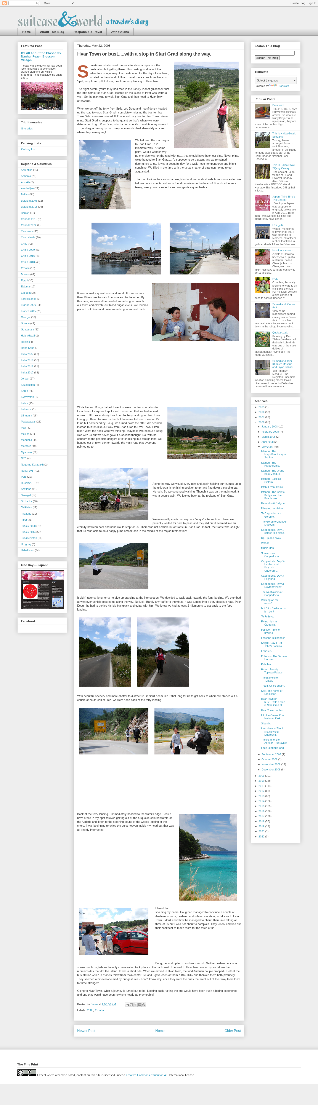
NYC (24, 458)
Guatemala (27, 329)
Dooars (25, 274)
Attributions (120, 31)
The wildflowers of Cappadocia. (271, 594)
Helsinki (26, 341)
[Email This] (127, 1005)
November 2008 (271, 764)
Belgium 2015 (29, 206)
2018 (262, 821)
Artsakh (25, 182)
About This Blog (52, 31)
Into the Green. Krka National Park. (272, 717)
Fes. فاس (277, 225)
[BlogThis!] (131, 1005)
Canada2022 (29, 225)
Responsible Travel (88, 31)
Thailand (26, 513)
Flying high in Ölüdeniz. (269, 623)
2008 (90, 1010)
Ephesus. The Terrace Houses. (274, 658)
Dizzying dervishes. (272, 508)
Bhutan (25, 213)
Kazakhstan (28, 384)
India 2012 (27, 366)
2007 (262, 417)
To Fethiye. (267, 616)
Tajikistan (26, 507)
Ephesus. (266, 651)
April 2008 (268, 441)
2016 (262, 811)
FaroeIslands (28, 298)
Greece (25, 323)
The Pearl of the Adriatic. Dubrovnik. (274, 741)
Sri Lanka (26, 501)
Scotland (26, 489)
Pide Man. (267, 664)
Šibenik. (266, 723)
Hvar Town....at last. (272, 710)
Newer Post (86, 1031)
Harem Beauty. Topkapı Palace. (272, 671)
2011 (262, 786)
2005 (262, 407)
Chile (24, 243)
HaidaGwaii (28, 335)
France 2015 (28, 311)
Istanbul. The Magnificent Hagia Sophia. (273, 454)
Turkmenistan (29, 538)
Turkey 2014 (28, 532)
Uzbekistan (27, 550)
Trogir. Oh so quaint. (273, 685)
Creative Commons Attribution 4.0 (147, 1075)
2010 (262, 780)
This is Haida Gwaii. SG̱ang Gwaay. (284, 167)
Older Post (233, 1031)
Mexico (25, 433)
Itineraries (27, 128)
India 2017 (27, 372)
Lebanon (26, 409)
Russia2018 (28, 483)
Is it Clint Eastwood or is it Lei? (273, 610)
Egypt (24, 280)
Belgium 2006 (29, 200)
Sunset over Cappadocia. (270, 555)
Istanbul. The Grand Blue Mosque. (272, 472)
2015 (262, 806)
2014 (262, 801)
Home (26, 31)
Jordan (25, 378)
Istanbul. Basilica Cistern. (271, 480)
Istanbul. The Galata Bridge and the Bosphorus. (273, 495)
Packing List (28, 149)
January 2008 (270, 426)
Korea (24, 390)
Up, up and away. (271, 538)
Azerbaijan (27, 188)
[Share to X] (135, 1005)
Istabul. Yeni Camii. (272, 487)
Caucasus (27, 231)
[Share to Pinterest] (143, 1005)
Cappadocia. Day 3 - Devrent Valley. (273, 585)
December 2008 (271, 769)
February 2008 (270, 431)
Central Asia (28, 237)
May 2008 (268, 446)
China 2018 (28, 262)
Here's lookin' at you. (273, 503)
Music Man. (268, 548)
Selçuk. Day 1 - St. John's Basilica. (272, 644)
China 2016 (28, 255)
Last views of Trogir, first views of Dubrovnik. (272, 731)
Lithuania (26, 415)
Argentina (26, 170)
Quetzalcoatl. (280, 332)
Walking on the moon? (270, 602)
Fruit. (275, 278)
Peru (24, 476)
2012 (262, 790)
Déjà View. (278, 105)
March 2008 (269, 436)
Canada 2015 (29, 219)
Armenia (26, 176)
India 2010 (27, 360)
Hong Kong (27, 347)
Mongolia (26, 440)
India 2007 (27, 354)
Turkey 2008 (28, 526)
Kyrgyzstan (27, 397)
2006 (262, 412)
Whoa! (265, 543)
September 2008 (272, 754)
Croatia (99, 1010)
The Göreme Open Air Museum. (274, 523)
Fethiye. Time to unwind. (270, 631)
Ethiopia (26, 292)
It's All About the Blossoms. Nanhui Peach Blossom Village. (41, 56)
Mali (23, 427)
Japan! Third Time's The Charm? (283, 198)
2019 (262, 826)
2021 (262, 831)
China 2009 (28, 249)
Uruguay (26, 544)
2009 (262, 775)
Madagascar (28, 421)
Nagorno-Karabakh (32, 464)
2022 (262, 836)
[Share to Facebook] (139, 1005)
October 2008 (270, 759)
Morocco (26, 446)
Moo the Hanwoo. (282, 250)
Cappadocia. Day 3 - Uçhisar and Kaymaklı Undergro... (273, 566)
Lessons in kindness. (273, 637)
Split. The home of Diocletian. (271, 692)
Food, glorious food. (272, 747)
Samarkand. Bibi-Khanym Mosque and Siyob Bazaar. (283, 364)
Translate (283, 86)
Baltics (25, 194)
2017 (262, 816)
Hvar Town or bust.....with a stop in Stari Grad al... (273, 702)
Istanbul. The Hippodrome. (270, 464)
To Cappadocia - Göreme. (271, 515)
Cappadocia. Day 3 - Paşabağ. (273, 577)
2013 (262, 796)
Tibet (24, 519)
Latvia (24, 403)
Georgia (26, 317)
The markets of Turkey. (269, 679)
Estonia (25, 286)
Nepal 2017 (28, 470)
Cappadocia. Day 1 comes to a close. (273, 531)
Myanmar (26, 452)
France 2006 (28, 304)
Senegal (26, 495)
